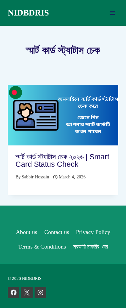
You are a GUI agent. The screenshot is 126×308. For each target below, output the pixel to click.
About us (26, 232)
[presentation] (63, 115)
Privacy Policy (93, 232)
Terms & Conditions (42, 246)
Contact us (56, 232)
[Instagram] (40, 292)
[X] (27, 292)
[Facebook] (13, 292)
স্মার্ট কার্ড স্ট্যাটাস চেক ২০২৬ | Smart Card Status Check (62, 160)
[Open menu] (112, 13)
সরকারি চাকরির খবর (90, 246)
